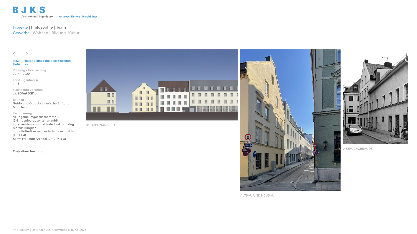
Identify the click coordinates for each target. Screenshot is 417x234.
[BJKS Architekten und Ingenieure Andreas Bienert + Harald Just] (57, 17)
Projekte (20, 27)
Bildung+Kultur (65, 33)
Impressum (21, 229)
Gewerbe (21, 33)
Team (61, 27)
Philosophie (42, 27)
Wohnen (40, 33)
